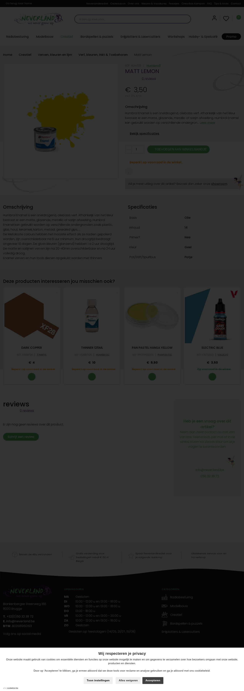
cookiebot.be (12, 688)
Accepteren (152, 680)
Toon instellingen (98, 680)
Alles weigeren (128, 680)
